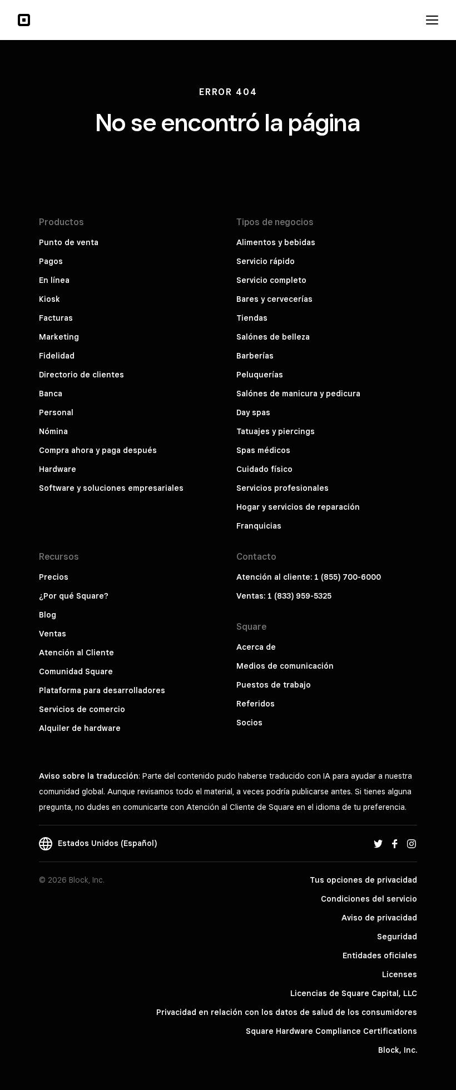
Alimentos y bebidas (275, 242)
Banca (50, 393)
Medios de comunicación (285, 665)
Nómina (53, 431)
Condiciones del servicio (369, 898)
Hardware (57, 469)
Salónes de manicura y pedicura (298, 393)
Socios (249, 722)
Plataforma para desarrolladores (102, 690)
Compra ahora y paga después (98, 450)
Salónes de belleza (273, 336)
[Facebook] (394, 843)
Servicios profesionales (282, 488)
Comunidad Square (76, 671)
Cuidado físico (264, 469)
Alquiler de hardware (80, 728)
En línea (54, 280)
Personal (56, 412)
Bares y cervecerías (274, 299)
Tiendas (251, 317)
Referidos (255, 703)
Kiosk (49, 299)
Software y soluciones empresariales (111, 488)
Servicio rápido (265, 261)
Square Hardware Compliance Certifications (331, 1031)
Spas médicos (263, 450)
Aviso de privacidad (379, 917)
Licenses (399, 974)
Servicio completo (271, 280)
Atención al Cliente (76, 652)
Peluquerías (259, 374)
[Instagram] (411, 843)
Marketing (59, 336)
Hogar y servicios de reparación (298, 506)
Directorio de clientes (81, 374)
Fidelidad (57, 355)
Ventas (52, 633)
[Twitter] (378, 843)
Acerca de (256, 647)
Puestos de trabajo (273, 684)
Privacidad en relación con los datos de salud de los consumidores (286, 1012)
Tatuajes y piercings (275, 431)
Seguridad (397, 936)
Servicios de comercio (82, 709)
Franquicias (258, 525)
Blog (47, 614)
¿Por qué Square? (73, 595)
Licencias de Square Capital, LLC (353, 993)
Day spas (253, 412)
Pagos (51, 261)
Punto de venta (68, 242)
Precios (53, 577)
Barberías (255, 355)
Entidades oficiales (380, 955)
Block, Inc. (397, 1050)
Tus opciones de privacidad (363, 879)
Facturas (56, 317)
